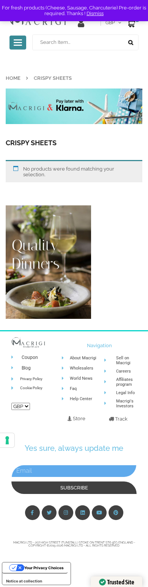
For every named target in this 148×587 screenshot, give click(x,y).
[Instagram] (65, 512)
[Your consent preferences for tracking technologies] (7, 440)
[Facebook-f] (32, 512)
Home (13, 78)
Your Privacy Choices (44, 567)
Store (78, 418)
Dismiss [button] (95, 13)
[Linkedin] (82, 512)
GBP (110, 22)
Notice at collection (24, 581)
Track (121, 419)
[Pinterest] (116, 512)
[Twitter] (49, 512)
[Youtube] (99, 512)
